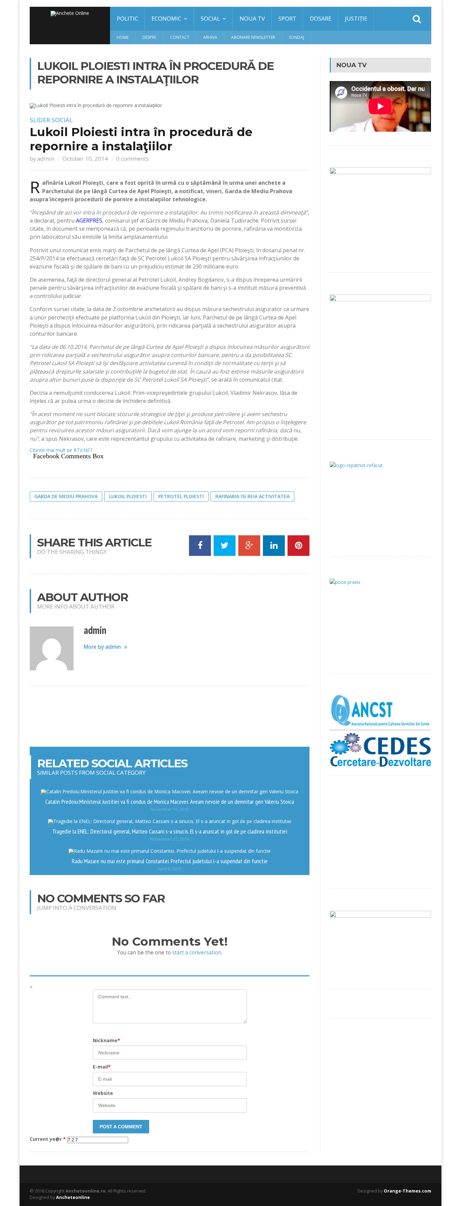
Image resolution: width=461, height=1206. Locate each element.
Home (123, 37)
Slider (40, 120)
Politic (127, 18)
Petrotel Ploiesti (181, 496)
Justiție (356, 18)
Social (62, 120)
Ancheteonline (73, 1197)
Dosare (320, 18)
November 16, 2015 (170, 809)
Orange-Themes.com (407, 1191)
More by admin (102, 646)
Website (103, 1093)
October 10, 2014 (85, 158)
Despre (149, 37)
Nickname (106, 1040)
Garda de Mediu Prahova (66, 496)
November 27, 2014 (170, 839)
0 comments (132, 158)
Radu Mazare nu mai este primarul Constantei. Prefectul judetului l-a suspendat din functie (170, 861)
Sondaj (296, 37)
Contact (179, 37)
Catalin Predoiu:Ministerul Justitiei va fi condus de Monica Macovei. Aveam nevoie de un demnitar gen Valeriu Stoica (169, 801)
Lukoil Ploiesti (128, 496)
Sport (287, 18)
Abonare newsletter (253, 37)
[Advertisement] (170, 716)
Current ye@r (48, 1139)
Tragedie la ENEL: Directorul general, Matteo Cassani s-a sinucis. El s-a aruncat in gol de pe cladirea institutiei (169, 831)
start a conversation (196, 952)
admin (45, 158)
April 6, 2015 (170, 869)
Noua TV (252, 18)
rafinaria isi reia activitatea (252, 496)
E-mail (102, 1066)
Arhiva (210, 37)
